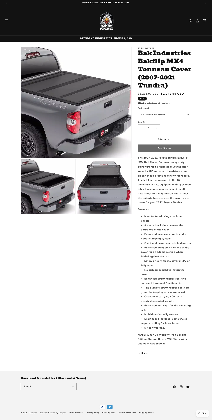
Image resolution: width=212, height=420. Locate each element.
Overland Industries (38, 413)
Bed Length (143, 108)
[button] (6, 20)
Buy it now (164, 148)
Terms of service (76, 412)
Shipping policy (146, 412)
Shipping (142, 103)
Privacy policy (93, 412)
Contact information (127, 412)
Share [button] (144, 353)
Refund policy (108, 412)
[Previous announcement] (6, 3)
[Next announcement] (206, 3)
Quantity (142, 122)
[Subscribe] (73, 386)
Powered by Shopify (56, 413)
